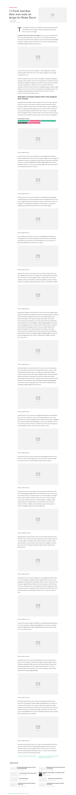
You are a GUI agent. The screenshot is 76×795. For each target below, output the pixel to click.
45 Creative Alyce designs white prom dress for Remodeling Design (26, 768)
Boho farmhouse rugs (35, 120)
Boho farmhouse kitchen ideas (48, 120)
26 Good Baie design (23, 778)
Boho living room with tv (34, 122)
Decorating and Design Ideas (13, 793)
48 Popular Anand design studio (55, 778)
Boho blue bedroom (22, 122)
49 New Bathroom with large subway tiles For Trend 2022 (55, 768)
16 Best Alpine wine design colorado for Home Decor (55, 784)
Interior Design (13, 7)
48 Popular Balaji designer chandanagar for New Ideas (53, 773)
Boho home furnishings (23, 120)
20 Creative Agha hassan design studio (27, 773)
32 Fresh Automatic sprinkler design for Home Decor (26, 784)
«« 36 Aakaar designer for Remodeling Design (26, 756)
